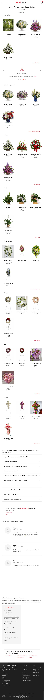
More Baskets (37, 184)
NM (19, 696)
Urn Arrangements (6, 680)
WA (19, 697)
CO (16, 694)
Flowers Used (36, 669)
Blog (25, 697)
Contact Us (25, 669)
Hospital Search (36, 675)
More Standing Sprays (35, 289)
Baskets (3, 671)
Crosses (3, 678)
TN (33, 696)
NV (20, 696)
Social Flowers (26, 674)
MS (9, 696)
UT (15, 697)
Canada (34, 671)
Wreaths (4, 675)
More (35, 76)
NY (21, 696)
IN (27, 694)
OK (26, 696)
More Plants (37, 237)
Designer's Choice (6, 685)
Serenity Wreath (8, 312)
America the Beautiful (8, 126)
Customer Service (27, 671)
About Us (25, 668)
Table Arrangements (6, 669)
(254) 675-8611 (22, 12)
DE (20, 694)
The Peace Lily (8, 207)
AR (11, 694)
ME (19, 695)
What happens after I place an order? (12, 489)
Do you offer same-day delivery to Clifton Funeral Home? (17, 457)
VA (16, 697)
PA (28, 696)
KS (28, 694)
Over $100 (14, 671)
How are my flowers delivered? (11, 461)
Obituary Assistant (27, 680)
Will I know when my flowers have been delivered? (15, 466)
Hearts (3, 677)
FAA (24, 696)
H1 (28, 697)
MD (33, 694)
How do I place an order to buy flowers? (13, 485)
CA (14, 694)
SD (32, 696)
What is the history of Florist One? (12, 494)
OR (27, 696)
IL (26, 694)
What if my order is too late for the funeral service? (16, 480)
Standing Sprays (5, 674)
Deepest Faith (22, 416)
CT (17, 694)
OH (23, 696)
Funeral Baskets (9, 655)
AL (10, 694)
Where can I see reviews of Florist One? (13, 499)
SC (31, 696)
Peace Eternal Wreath (36, 312)
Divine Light (8, 416)
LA (30, 694)
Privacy (24, 672)
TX (22, 11)
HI (23, 694)
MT (10, 696)
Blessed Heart (22, 363)
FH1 (27, 697)
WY (24, 697)
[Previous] (3, 70)
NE (15, 696)
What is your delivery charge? (11, 471)
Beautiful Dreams (22, 34)
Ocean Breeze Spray (8, 283)
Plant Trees (8, 34)
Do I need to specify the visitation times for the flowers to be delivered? (20, 475)
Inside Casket (5, 681)
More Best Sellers (36, 63)
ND (13, 696)
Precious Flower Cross (8, 438)
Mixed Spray (36, 260)
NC (12, 696)
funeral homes (24, 508)
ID (25, 694)
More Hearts (37, 393)
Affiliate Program (26, 675)
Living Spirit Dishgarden (35, 207)
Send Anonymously (37, 668)
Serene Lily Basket (8, 57)
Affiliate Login (26, 678)
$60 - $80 (14, 668)
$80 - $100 (14, 669)
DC (18, 694)
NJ (17, 696)
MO (23, 695)
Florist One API (26, 677)
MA (32, 694)
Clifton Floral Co (9, 608)
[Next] (40, 70)
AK (9, 694)
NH (16, 696)
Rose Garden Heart (8, 363)
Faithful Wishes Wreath (22, 312)
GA (22, 694)
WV (22, 697)
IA (24, 694)
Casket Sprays (5, 683)
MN (22, 695)
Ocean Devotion (35, 104)
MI (20, 695)
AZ (13, 694)
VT (18, 697)
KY (29, 694)
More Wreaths (37, 340)
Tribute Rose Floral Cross (35, 416)
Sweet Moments (22, 104)
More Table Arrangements (34, 131)
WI (20, 697)
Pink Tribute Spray (22, 260)
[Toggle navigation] (2, 2)
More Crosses (37, 443)
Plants (3, 672)
